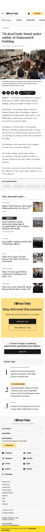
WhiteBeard (15, 525)
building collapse (33, 186)
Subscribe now (22, 321)
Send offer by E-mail (22, 328)
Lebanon (19, 20)
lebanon (6, 186)
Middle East (31, 20)
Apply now (22, 351)
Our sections (6, 428)
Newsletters (6, 433)
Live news (7, 20)
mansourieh (17, 186)
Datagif (9, 523)
